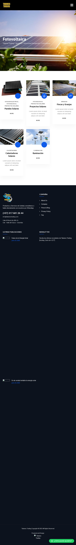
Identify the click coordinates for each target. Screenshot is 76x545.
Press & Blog (45, 208)
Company (44, 204)
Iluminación (38, 153)
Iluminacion (38, 150)
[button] (61, 541)
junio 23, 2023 (16, 240)
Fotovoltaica (11, 103)
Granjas (64, 101)
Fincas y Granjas (64, 104)
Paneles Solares (12, 108)
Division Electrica (11, 101)
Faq (42, 215)
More (12, 113)
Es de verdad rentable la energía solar (24, 380)
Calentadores (12, 150)
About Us (44, 200)
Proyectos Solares (12, 106)
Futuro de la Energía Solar (20, 238)
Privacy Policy (46, 211)
